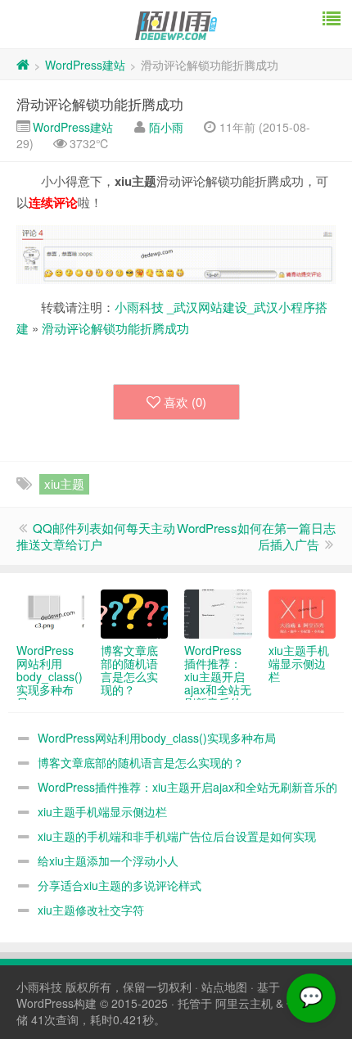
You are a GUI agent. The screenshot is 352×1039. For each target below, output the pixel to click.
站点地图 (224, 986)
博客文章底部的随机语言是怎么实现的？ (141, 762)
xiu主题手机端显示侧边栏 (102, 811)
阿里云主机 (244, 1003)
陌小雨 (166, 127)
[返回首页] (22, 64)
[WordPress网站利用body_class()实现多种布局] (50, 614)
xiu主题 (64, 483)
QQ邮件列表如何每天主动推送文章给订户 (95, 536)
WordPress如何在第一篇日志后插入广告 (256, 536)
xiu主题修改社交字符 (91, 909)
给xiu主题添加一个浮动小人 (108, 860)
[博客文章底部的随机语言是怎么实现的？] (135, 614)
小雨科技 (39, 986)
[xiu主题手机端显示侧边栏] (302, 614)
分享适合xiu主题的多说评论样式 (119, 885)
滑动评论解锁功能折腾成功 (99, 103)
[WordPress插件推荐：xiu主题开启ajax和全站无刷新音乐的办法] (218, 614)
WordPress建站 (85, 64)
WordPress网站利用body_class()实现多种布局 (157, 738)
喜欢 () (185, 401)
